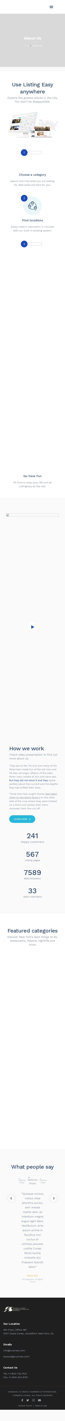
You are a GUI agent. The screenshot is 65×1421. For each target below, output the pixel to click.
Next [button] (53, 1198)
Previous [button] (11, 1198)
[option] (22, 1181)
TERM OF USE (41, 1406)
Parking (32, 976)
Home (26, 45)
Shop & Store (32, 1113)
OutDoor (32, 1067)
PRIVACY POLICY (25, 1406)
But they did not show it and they (28, 780)
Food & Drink (32, 1022)
